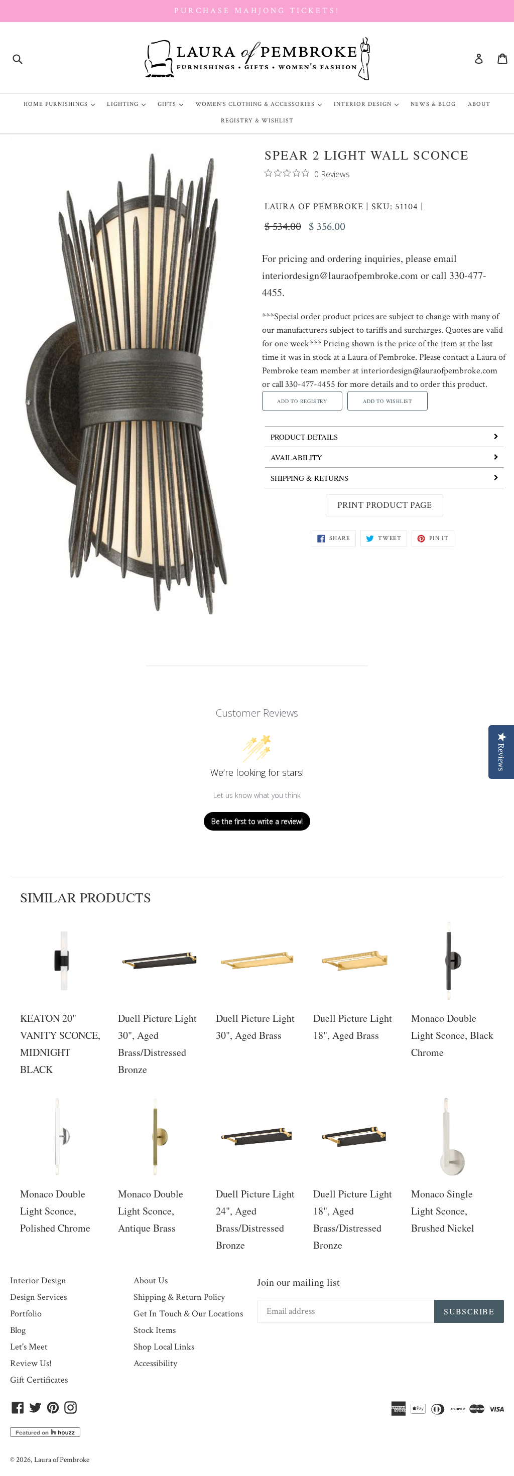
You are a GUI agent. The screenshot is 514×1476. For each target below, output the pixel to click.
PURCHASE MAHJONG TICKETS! (256, 11)
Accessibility (155, 1363)
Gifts (173, 104)
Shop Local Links (164, 1347)
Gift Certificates (39, 1380)
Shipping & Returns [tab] (309, 478)
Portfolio (26, 1313)
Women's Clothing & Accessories (261, 104)
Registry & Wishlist (257, 120)
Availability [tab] (296, 457)
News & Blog (433, 104)
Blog (18, 1330)
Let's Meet (29, 1347)
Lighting (129, 104)
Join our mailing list (298, 1282)
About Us (151, 1280)
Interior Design (369, 104)
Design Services (38, 1297)
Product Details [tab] (304, 437)
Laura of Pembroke (314, 206)
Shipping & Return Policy (179, 1297)
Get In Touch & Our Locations (188, 1313)
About (479, 104)
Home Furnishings (62, 104)
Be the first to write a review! (257, 821)
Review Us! (31, 1363)
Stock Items (155, 1330)
